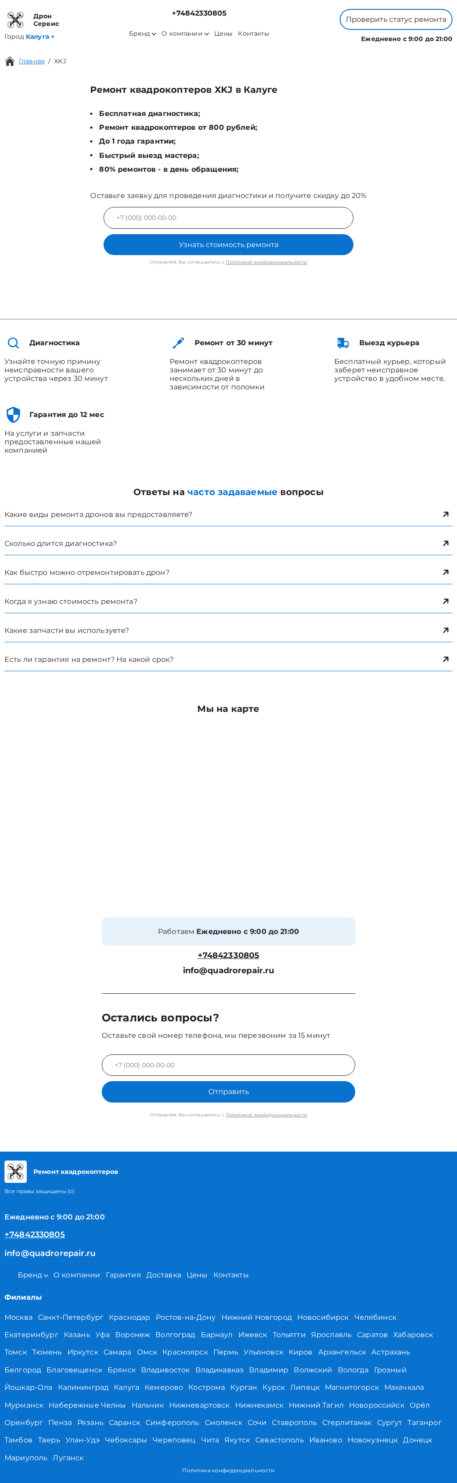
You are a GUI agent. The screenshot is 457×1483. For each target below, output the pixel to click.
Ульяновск (263, 1352)
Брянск (122, 1370)
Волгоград (175, 1334)
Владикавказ (219, 1370)
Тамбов (18, 1440)
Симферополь (172, 1422)
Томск (15, 1352)
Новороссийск (376, 1405)
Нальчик (148, 1405)
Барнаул (217, 1334)
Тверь (49, 1440)
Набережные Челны (87, 1405)
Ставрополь (294, 1422)
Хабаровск (413, 1334)
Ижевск (252, 1334)
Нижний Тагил (316, 1405)
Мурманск (23, 1405)
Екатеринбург (31, 1334)
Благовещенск (74, 1370)
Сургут (390, 1422)
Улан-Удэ (83, 1440)
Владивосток (165, 1370)
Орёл (420, 1405)
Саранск (124, 1422)
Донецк (417, 1440)
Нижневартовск (199, 1405)
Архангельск (342, 1352)
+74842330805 (199, 13)
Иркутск (82, 1352)
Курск (273, 1387)
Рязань (90, 1422)
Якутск (237, 1440)
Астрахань (390, 1352)
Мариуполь (25, 1458)
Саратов (372, 1334)
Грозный (390, 1370)
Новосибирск (323, 1317)
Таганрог (424, 1422)
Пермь (226, 1352)
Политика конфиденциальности (228, 1470)
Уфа (103, 1334)
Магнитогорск (352, 1387)
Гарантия (123, 1275)
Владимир (268, 1370)
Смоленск (223, 1422)
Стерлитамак (347, 1422)
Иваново (325, 1440)
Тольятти (289, 1334)
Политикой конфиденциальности (266, 262)
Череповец (174, 1440)
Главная (32, 61)
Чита (210, 1440)
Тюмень (47, 1352)
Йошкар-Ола (28, 1387)
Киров (301, 1352)
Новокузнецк (373, 1440)
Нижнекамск (259, 1405)
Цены (223, 33)
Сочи (257, 1422)
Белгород (22, 1370)
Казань (77, 1334)
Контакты (253, 33)
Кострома (206, 1387)
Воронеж (132, 1334)
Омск (147, 1352)
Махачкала (404, 1387)
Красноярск (185, 1352)
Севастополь (279, 1440)
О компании (182, 33)
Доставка (163, 1275)
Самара (118, 1352)
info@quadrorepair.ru (228, 970)
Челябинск (375, 1317)
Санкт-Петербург (71, 1317)
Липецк (305, 1387)
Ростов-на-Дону (186, 1317)
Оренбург (23, 1422)
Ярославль (331, 1334)
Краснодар (129, 1317)
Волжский (313, 1370)
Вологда (353, 1370)
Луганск (68, 1458)
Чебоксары (126, 1440)
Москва (18, 1317)
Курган (243, 1387)
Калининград (83, 1387)
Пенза (60, 1422)
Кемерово (164, 1387)
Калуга (126, 1387)
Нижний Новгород (256, 1317)
